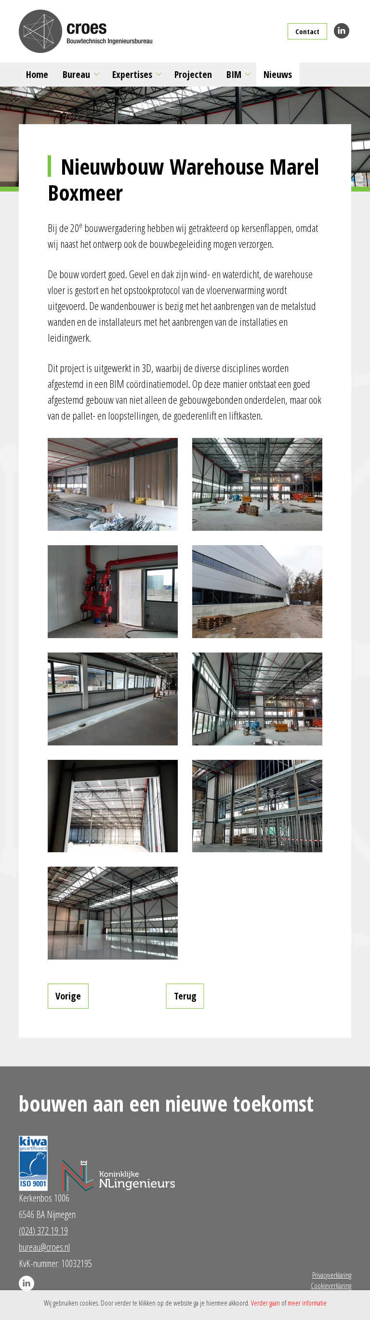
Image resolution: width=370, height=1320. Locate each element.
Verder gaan (265, 1302)
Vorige (68, 995)
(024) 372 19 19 (43, 1230)
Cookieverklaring (331, 1285)
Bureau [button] (76, 74)
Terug (185, 995)
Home (37, 74)
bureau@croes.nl (44, 1247)
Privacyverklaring (331, 1275)
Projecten (193, 74)
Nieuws (278, 74)
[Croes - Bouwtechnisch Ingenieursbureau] (85, 31)
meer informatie (307, 1302)
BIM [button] (233, 74)
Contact (307, 31)
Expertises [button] (132, 74)
